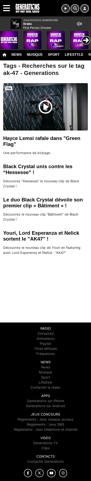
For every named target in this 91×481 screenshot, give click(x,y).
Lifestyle (74, 54)
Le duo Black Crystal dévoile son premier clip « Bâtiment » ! (43, 202)
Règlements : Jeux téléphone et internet (45, 429)
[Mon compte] (84, 8)
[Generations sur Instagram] (63, 473)
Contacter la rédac (45, 387)
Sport (54, 54)
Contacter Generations (45, 461)
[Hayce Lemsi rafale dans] (45, 107)
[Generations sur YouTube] (51, 473)
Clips (45, 448)
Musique (35, 54)
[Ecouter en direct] (65, 8)
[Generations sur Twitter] (39, 473)
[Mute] (79, 24)
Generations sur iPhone (45, 401)
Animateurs (46, 338)
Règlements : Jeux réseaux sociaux (46, 419)
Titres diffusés (45, 348)
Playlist (45, 343)
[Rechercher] (75, 8)
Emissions (46, 333)
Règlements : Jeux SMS (45, 424)
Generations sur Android (45, 406)
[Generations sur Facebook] (28, 473)
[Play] (5, 37)
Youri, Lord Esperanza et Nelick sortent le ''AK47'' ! (41, 236)
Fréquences (45, 354)
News (16, 54)
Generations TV (45, 443)
